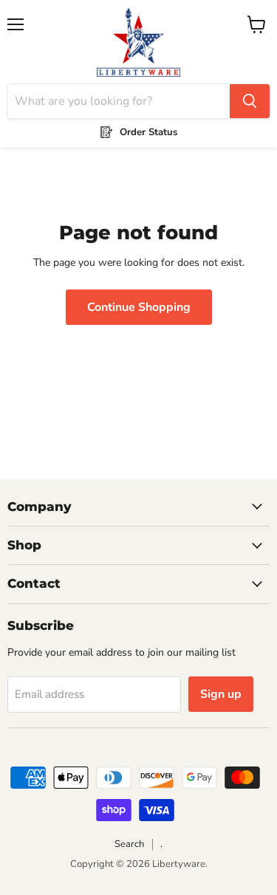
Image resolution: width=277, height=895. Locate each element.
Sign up (221, 694)
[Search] (250, 101)
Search (129, 844)
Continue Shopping (139, 307)
